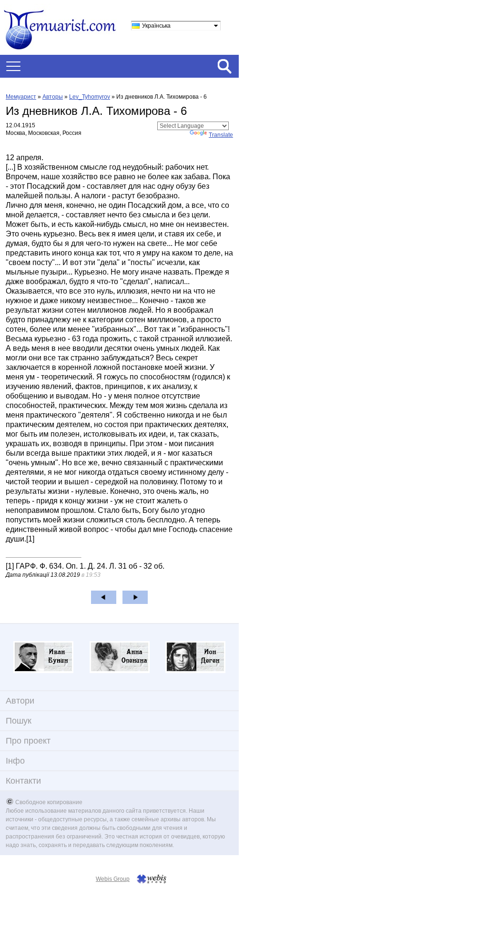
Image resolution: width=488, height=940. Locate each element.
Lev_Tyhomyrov (89, 96)
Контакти (23, 781)
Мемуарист (21, 96)
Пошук (18, 720)
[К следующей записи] (135, 597)
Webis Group (113, 879)
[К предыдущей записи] (103, 597)
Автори (20, 700)
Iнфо (15, 761)
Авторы (52, 96)
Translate (221, 135)
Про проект (28, 741)
